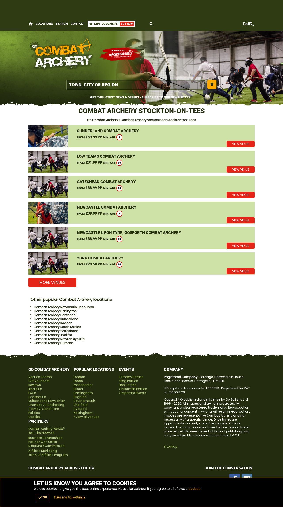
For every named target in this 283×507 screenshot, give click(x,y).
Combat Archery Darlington (55, 311)
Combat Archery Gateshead (56, 331)
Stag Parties (128, 381)
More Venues (52, 282)
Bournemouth (84, 401)
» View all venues (86, 417)
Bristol (78, 389)
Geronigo (121, 54)
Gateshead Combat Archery (106, 181)
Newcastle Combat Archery (106, 207)
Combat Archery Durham (53, 343)
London (79, 377)
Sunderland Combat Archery (108, 131)
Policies (34, 413)
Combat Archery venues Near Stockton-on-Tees (158, 120)
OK (42, 497)
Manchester (83, 385)
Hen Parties (127, 385)
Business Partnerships (46, 442)
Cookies (34, 417)
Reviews (34, 385)
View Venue (240, 144)
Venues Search (40, 377)
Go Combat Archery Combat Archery (61, 54)
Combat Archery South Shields (57, 327)
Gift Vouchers (111, 23)
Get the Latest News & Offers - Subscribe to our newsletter (140, 97)
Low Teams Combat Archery (106, 156)
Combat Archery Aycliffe (53, 335)
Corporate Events (132, 393)
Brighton (80, 397)
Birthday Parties (131, 377)
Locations (44, 23)
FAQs (32, 393)
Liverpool (80, 409)
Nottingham (83, 413)
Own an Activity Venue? (46, 430)
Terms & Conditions (43, 409)
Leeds (78, 381)
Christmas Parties (133, 389)
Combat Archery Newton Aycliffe (59, 339)
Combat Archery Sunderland (56, 319)
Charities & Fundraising (46, 405)
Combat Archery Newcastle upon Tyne (64, 307)
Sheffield (81, 405)
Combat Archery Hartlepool (55, 315)
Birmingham (83, 393)
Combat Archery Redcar (53, 323)
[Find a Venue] (135, 85)
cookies (194, 488)
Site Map (170, 446)
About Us (35, 389)
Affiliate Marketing (48, 453)
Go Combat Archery (102, 120)
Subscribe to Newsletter (46, 401)
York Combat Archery (100, 258)
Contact (78, 23)
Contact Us (37, 397)
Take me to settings (69, 497)
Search (62, 23)
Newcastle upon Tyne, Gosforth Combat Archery (129, 232)
